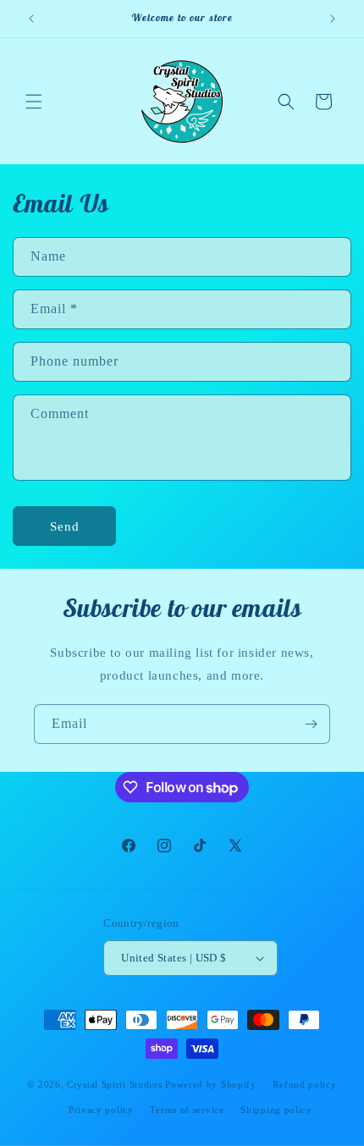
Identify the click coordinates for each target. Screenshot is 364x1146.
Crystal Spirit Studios (114, 1083)
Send (65, 526)
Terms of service (186, 1110)
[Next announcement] (332, 18)
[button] (33, 101)
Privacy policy (101, 1110)
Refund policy (304, 1084)
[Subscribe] (310, 724)
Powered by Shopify (210, 1083)
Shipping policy (276, 1110)
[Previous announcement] (31, 18)
